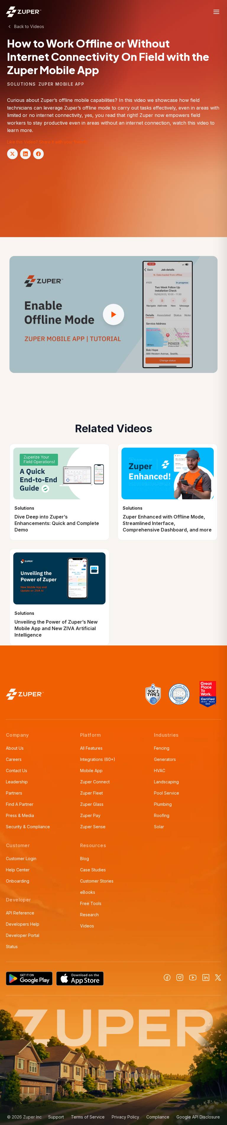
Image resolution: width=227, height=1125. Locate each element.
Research (89, 914)
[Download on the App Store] (80, 978)
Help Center (18, 869)
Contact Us (16, 770)
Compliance (157, 1116)
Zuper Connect (95, 781)
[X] (218, 977)
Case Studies (93, 869)
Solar (159, 826)
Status (12, 946)
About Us (15, 748)
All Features (91, 748)
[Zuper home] (23, 11)
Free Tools (90, 903)
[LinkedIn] (205, 977)
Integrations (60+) (97, 759)
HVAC (159, 770)
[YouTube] (193, 978)
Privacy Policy (125, 1116)
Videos (87, 925)
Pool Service (166, 792)
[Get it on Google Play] (29, 978)
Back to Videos (29, 26)
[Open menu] (216, 12)
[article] (59, 492)
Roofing (161, 815)
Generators (165, 759)
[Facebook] (167, 977)
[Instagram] (179, 977)
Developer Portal (22, 935)
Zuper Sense (93, 826)
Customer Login (21, 858)
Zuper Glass (91, 804)
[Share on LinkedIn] (25, 154)
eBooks (87, 892)
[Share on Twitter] (12, 154)
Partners (14, 792)
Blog (84, 858)
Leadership (17, 781)
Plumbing (163, 804)
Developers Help (22, 924)
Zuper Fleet (91, 792)
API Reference (20, 912)
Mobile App (91, 770)
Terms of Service (88, 1116)
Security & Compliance (28, 826)
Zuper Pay (90, 815)
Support (56, 1116)
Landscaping (166, 781)
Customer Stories (97, 880)
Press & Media (20, 815)
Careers (14, 759)
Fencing (161, 748)
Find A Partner (19, 804)
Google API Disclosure (198, 1116)
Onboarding (17, 880)
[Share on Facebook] (38, 154)
